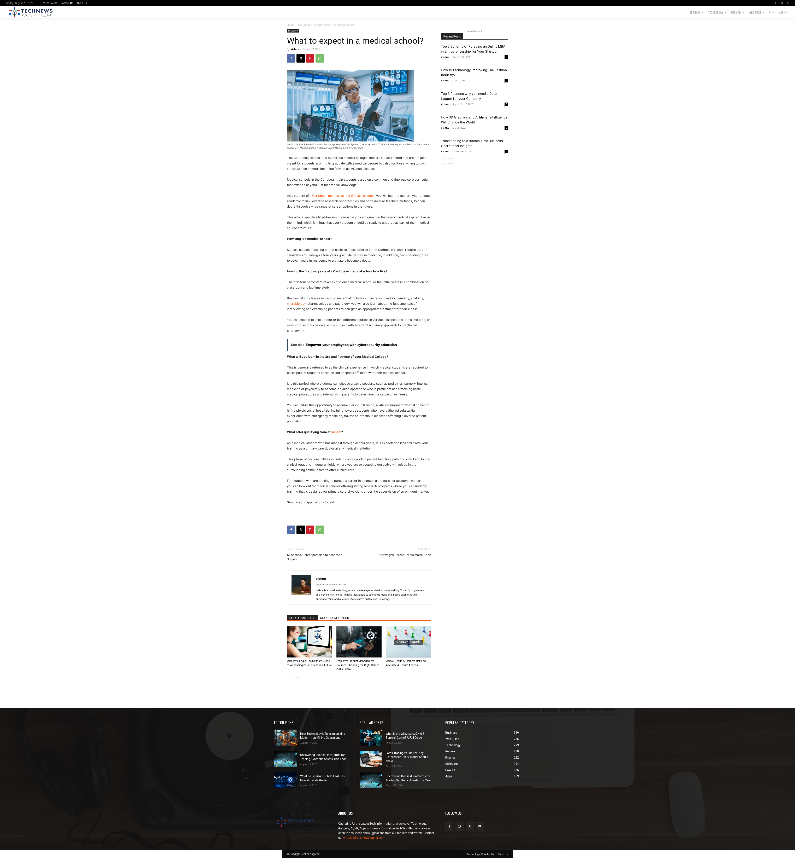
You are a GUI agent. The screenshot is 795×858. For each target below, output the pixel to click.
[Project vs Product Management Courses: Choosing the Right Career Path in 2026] (359, 641)
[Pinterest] (310, 58)
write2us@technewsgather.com (363, 837)
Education (304, 25)
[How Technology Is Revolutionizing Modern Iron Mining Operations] (285, 738)
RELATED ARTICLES (302, 618)
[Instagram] (781, 3)
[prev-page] (289, 677)
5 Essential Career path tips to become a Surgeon (314, 557)
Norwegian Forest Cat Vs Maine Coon (405, 555)
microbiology (296, 304)
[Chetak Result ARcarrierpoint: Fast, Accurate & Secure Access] (408, 641)
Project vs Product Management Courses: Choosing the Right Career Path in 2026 (357, 665)
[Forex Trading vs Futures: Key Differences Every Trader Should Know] (371, 759)
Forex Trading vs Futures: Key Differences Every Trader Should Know (407, 757)
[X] (787, 3)
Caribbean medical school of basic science (343, 196)
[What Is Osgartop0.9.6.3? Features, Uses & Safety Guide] (285, 780)
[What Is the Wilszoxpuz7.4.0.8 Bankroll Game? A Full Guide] (371, 738)
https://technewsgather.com (331, 584)
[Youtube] (480, 826)
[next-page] (296, 677)
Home (290, 25)
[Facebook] (775, 3)
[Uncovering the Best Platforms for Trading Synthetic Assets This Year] (285, 759)
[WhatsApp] (320, 58)
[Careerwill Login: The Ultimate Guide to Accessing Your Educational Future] (309, 641)
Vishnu (295, 49)
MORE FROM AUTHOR (334, 618)
